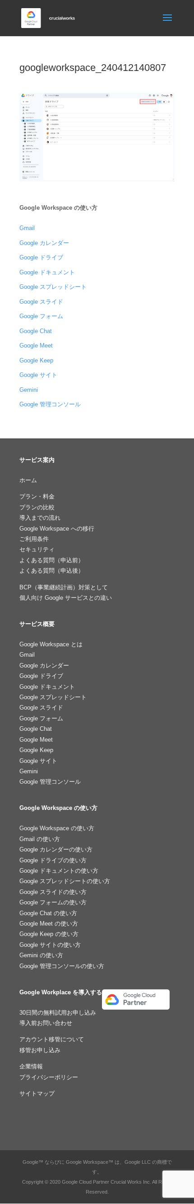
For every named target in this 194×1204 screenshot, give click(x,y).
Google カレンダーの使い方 (55, 849)
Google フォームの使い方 (53, 902)
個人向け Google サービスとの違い (65, 597)
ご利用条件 (34, 539)
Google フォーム (41, 316)
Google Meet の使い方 (48, 923)
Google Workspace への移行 (56, 528)
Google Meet (36, 345)
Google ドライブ (41, 257)
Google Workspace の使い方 (56, 828)
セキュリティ (37, 549)
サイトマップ (37, 1093)
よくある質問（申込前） (51, 560)
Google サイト (38, 375)
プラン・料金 (37, 496)
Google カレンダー (44, 243)
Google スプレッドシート (53, 286)
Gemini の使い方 (41, 955)
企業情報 (31, 1066)
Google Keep (36, 360)
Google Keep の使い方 (49, 934)
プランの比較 (37, 507)
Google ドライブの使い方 (53, 860)
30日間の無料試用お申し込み (57, 1012)
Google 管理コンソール (50, 404)
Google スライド (41, 301)
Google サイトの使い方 (50, 944)
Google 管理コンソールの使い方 (61, 966)
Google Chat (35, 331)
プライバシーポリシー (48, 1077)
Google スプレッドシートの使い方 (64, 881)
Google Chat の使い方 (48, 913)
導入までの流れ (39, 517)
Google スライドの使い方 (53, 892)
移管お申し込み (39, 1050)
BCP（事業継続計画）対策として (63, 587)
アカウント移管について (51, 1039)
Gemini (28, 389)
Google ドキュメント (47, 272)
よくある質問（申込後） (51, 570)
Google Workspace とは (51, 644)
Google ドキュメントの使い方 (58, 870)
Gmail (27, 228)
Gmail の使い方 (39, 839)
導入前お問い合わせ (45, 1023)
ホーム (28, 480)
